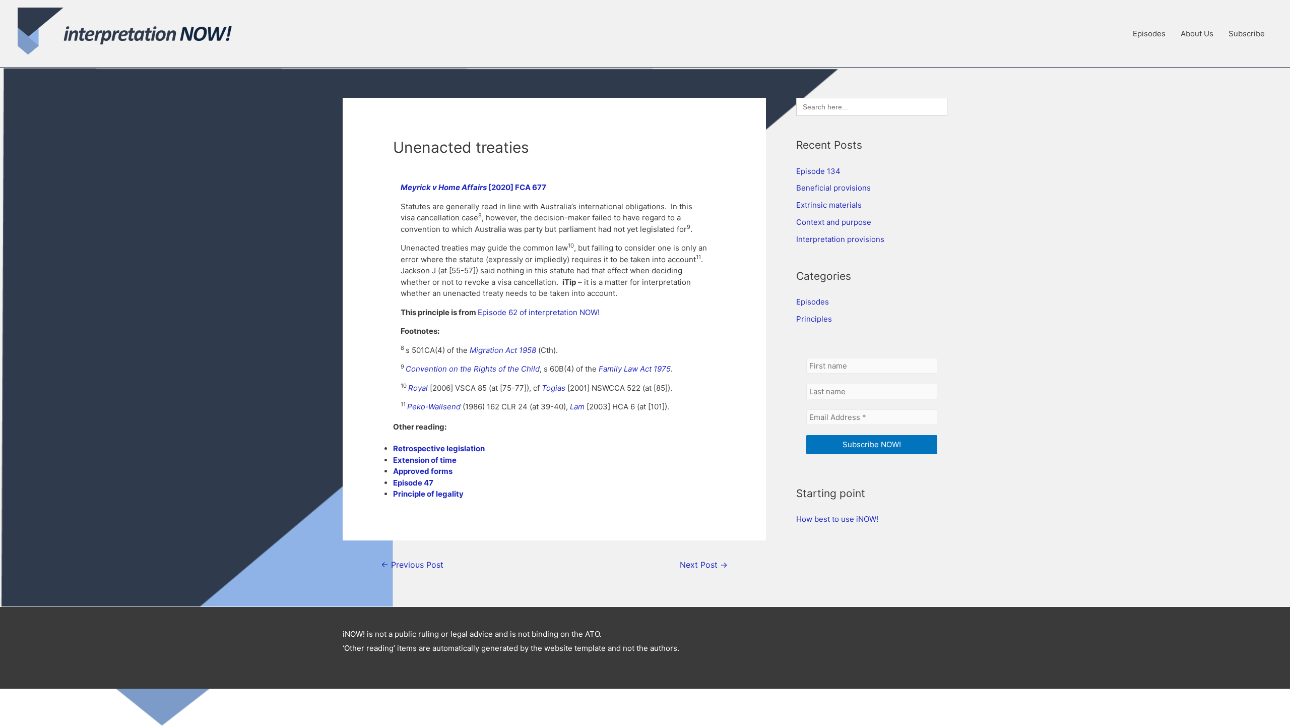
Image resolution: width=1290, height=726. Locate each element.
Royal (418, 388)
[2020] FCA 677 (517, 187)
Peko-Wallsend (434, 406)
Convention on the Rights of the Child (473, 369)
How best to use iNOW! (837, 519)
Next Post (704, 565)
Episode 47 (413, 483)
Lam (577, 406)
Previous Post (412, 565)
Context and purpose (833, 222)
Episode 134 (818, 171)
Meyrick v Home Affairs (444, 187)
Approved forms (423, 471)
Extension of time (425, 460)
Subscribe (1247, 33)
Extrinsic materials (829, 205)
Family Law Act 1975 (635, 369)
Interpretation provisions (840, 239)
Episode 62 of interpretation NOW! (539, 312)
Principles (814, 319)
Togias (553, 388)
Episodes (1149, 33)
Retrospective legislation (439, 448)
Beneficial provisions (833, 188)
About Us (1197, 33)
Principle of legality (428, 494)
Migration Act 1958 (503, 350)
